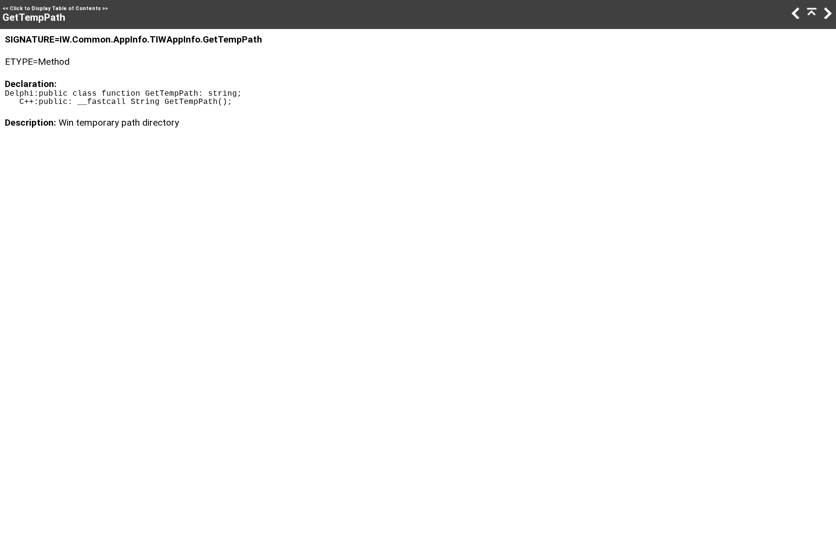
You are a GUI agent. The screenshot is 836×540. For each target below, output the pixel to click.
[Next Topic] (827, 15)
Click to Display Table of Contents (55, 8)
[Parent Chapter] (811, 15)
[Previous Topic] (795, 15)
